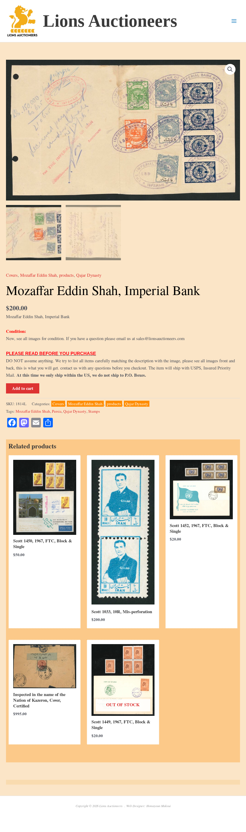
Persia (57, 411)
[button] (230, 69)
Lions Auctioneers (110, 21)
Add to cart (22, 388)
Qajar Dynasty (88, 275)
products (66, 275)
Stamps (94, 411)
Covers (12, 275)
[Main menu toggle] (234, 21)
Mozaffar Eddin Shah (38, 275)
